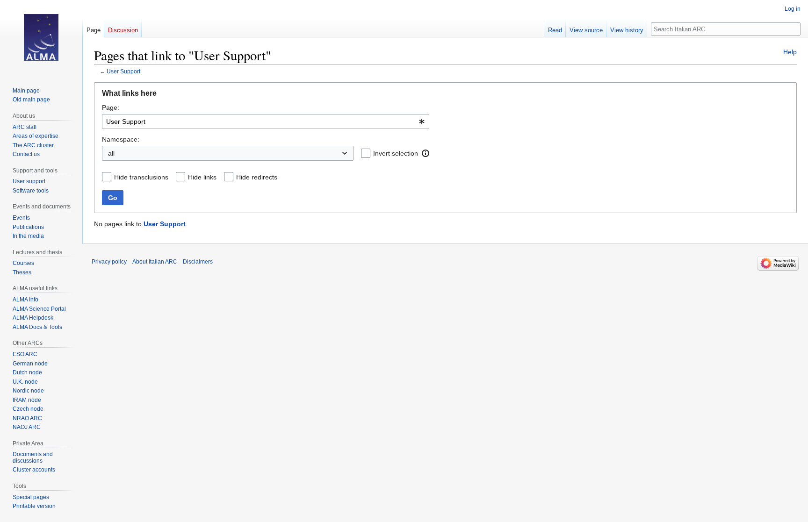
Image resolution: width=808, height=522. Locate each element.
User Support (123, 71)
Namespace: (120, 139)
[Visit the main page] (41, 37)
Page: (110, 107)
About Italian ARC (154, 261)
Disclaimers (198, 261)
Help (790, 52)
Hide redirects (256, 177)
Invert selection (395, 153)
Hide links (202, 177)
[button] (425, 153)
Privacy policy (109, 261)
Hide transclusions (141, 177)
